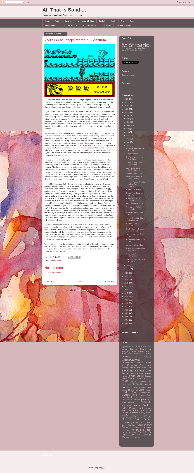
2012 (126, 303)
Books (132, 21)
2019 (126, 280)
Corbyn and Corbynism (137, 364)
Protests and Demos (140, 408)
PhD (137, 402)
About (57, 21)
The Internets (137, 430)
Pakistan (131, 402)
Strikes (136, 427)
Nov (128, 119)
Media (134, 395)
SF (123, 419)
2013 (126, 300)
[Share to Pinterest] (79, 257)
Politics (147, 405)
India (129, 384)
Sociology (68, 21)
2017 (126, 287)
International (106, 25)
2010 (126, 310)
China (137, 357)
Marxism (126, 395)
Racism (138, 410)
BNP (134, 352)
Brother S (138, 354)
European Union (143, 371)
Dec (128, 115)
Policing (137, 406)
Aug (128, 129)
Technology (147, 427)
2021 (126, 273)
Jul (128, 132)
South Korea (140, 422)
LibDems (140, 390)
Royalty (142, 413)
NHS (145, 400)
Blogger (101, 468)
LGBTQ (131, 390)
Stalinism (131, 425)
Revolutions (133, 413)
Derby (149, 365)
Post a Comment (54, 273)
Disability (125, 368)
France (124, 376)
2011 (126, 307)
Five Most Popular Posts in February (135, 260)
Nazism (149, 397)
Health (125, 381)
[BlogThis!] (71, 257)
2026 (126, 99)
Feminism (134, 374)
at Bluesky (130, 50)
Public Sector (128, 410)
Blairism (134, 349)
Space (149, 422)
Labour (126, 387)
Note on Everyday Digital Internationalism (135, 219)
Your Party (129, 437)
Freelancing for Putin (134, 173)
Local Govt (129, 392)
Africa (133, 347)
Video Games (50, 25)
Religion (125, 413)
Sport (124, 425)
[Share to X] (74, 257)
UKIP (143, 432)
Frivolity (131, 376)
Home (47, 21)
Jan (128, 269)
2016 (126, 290)
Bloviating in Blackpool (134, 190)
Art (150, 347)
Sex (122, 21)
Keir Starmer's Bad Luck (135, 204)
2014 (126, 297)
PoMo (124, 408)
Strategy (125, 427)
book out (125, 48)
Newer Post (49, 281)
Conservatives (131, 359)
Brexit (149, 351)
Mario (98, 145)
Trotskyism (133, 432)
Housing (133, 381)
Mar (128, 145)
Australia (125, 349)
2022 (126, 112)
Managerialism (146, 392)
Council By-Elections (69, 25)
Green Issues (134, 378)
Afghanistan (126, 347)
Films (141, 374)
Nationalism (139, 397)
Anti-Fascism (142, 346)
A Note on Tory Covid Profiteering (134, 164)
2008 (126, 317)
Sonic (90, 145)
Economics (135, 367)
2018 (126, 283)
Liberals (149, 390)
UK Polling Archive (89, 25)
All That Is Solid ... (64, 10)
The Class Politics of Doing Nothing (134, 178)
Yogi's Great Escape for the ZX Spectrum (75, 40)
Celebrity (148, 354)
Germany (148, 376)
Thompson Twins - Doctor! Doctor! (133, 224)
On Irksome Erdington (134, 245)
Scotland (132, 417)
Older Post (110, 281)
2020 (126, 276)
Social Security (143, 419)
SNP (129, 419)
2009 (126, 313)
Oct (128, 122)
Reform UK (147, 411)
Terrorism (125, 430)
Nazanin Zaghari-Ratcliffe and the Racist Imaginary (135, 184)
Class (148, 356)
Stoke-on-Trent (145, 425)
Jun (128, 135)
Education (147, 367)
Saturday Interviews (123, 25)
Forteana (148, 374)
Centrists (126, 357)
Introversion (136, 384)
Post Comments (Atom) (85, 290)
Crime (142, 365)
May (128, 139)
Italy (150, 384)
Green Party (147, 378)
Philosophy (146, 402)
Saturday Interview (130, 415)
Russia (149, 413)
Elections (127, 370)
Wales (139, 435)
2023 (126, 109)
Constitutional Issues (132, 363)
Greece (124, 378)
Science (125, 417)
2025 (126, 102)
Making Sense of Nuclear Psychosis (135, 249)
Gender (113, 21)
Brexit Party (127, 354)
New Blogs (138, 400)
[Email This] (69, 257)
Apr (128, 142)
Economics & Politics (85, 21)
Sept (129, 125)
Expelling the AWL (133, 154)
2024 (126, 106)
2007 (126, 320)
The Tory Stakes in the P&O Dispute (134, 158)
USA (149, 432)
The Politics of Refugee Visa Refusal (135, 230)
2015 (126, 293)
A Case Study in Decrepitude (132, 255)
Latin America (139, 387)
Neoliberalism (127, 400)
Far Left (102, 21)
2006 (126, 323)
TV (139, 432)
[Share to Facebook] (76, 257)
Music (130, 397)
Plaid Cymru (127, 405)
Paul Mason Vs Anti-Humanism (134, 208)
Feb (128, 266)
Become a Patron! (129, 75)
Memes (142, 395)
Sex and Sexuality (144, 417)
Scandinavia (147, 415)
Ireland (145, 384)
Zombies (137, 437)
